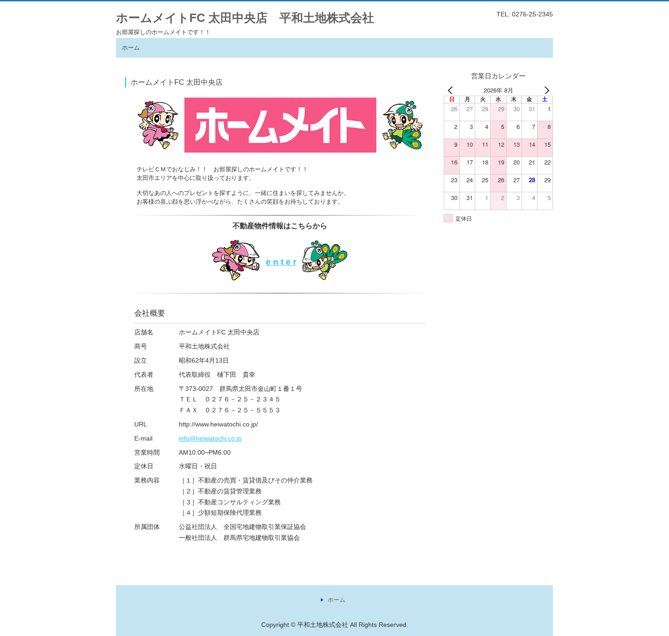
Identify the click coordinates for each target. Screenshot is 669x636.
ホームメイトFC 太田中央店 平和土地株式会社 (245, 18)
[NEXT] (544, 90)
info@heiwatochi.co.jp (210, 438)
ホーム (131, 47)
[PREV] (452, 90)
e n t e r (281, 262)
